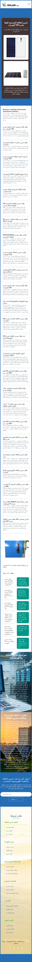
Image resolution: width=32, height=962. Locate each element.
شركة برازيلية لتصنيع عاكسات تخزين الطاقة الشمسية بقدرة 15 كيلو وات (8, 617)
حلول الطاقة (9, 850)
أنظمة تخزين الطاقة (11, 822)
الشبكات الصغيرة (10, 881)
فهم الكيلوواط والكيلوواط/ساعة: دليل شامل (15, 302)
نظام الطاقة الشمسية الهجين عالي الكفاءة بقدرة (14, 389)
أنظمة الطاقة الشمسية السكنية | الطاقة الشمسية (14, 354)
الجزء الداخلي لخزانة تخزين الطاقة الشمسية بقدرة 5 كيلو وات (22, 582)
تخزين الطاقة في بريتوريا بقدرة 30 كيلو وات (22, 628)
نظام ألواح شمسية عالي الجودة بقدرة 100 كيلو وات (15, 286)
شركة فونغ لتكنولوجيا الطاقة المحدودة (15, 174)
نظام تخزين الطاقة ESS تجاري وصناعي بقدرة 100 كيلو (16, 520)
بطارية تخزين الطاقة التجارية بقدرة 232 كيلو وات (14, 253)
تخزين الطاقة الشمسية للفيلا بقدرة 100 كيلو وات (13, 30)
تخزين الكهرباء (9, 842)
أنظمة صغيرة (9, 886)
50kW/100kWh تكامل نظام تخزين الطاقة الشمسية (15, 236)
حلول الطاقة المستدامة (12, 893)
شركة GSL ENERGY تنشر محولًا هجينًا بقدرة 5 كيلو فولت (15, 503)
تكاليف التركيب (10, 929)
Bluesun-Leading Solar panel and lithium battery (14, 110)
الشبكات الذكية (10, 890)
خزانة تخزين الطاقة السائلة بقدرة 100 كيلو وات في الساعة (22, 593)
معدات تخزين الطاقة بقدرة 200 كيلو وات (9, 641)
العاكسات (8, 901)
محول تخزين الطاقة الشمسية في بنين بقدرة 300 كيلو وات (22, 605)
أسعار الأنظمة (10, 925)
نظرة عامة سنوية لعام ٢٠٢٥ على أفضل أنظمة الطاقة (14, 405)
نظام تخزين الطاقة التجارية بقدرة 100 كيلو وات (15, 320)
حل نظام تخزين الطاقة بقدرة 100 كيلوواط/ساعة (14, 337)
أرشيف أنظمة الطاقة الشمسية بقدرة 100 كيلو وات (15, 157)
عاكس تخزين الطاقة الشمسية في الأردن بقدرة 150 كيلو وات (8, 582)
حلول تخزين (9, 834)
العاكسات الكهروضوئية (12, 906)
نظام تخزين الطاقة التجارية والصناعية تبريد (15, 455)
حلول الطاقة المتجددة (12, 873)
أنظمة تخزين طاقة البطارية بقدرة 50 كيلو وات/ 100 (15, 220)
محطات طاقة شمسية (12, 870)
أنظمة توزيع (9, 854)
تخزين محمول (10, 847)
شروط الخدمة (20, 941)
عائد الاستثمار (9, 932)
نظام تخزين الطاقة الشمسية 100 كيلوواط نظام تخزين (14, 204)
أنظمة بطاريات (10, 827)
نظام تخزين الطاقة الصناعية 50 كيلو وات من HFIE (15, 372)
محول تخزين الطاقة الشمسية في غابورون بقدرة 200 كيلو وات (8, 593)
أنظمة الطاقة (9, 909)
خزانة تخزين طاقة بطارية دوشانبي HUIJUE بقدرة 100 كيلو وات (22, 643)
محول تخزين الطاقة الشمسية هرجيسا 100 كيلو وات (8, 605)
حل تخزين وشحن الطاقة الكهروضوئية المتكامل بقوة (15, 271)
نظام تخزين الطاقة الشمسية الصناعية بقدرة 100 (15, 438)
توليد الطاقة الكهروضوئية (13, 862)
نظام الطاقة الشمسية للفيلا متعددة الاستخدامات (14, 190)
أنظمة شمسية (10, 867)
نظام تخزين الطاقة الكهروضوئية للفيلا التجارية (15, 471)
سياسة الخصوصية (11, 941)
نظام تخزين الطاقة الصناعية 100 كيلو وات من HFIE (15, 422)
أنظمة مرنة (9, 831)
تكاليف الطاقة (9, 920)
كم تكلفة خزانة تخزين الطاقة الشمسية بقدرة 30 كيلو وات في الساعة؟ (22, 617)
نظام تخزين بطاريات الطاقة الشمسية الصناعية (15, 143)
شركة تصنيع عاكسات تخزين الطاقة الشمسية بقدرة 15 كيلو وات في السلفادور (9, 630)
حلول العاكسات (10, 913)
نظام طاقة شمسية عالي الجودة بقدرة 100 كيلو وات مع (15, 128)
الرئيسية (25, 29)
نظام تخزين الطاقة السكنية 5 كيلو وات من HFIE (16, 485)
